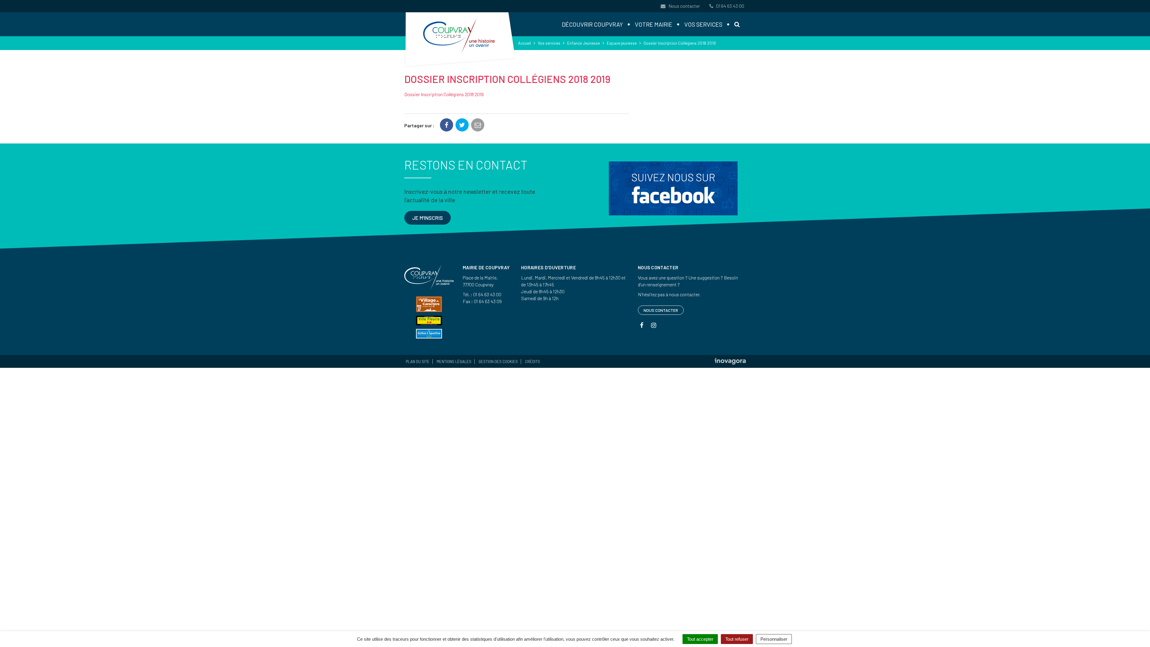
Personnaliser (773, 639)
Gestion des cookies (498, 361)
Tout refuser (736, 639)
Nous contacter (684, 6)
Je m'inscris (427, 217)
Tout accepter (700, 639)
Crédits (532, 361)
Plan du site (417, 361)
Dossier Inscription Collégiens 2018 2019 (444, 94)
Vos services (703, 24)
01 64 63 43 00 (730, 6)
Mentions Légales (454, 361)
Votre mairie (653, 24)
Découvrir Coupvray (592, 24)
